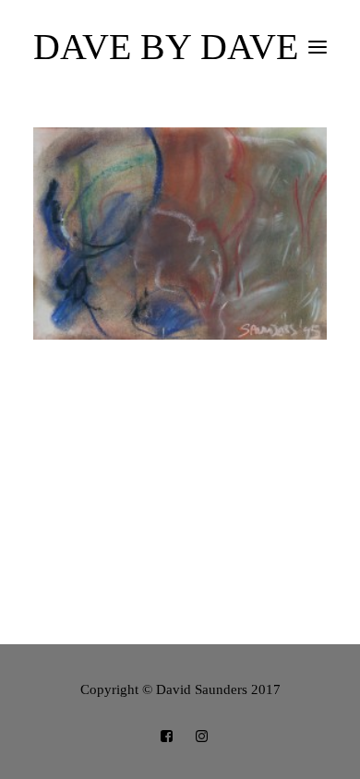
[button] (317, 47)
